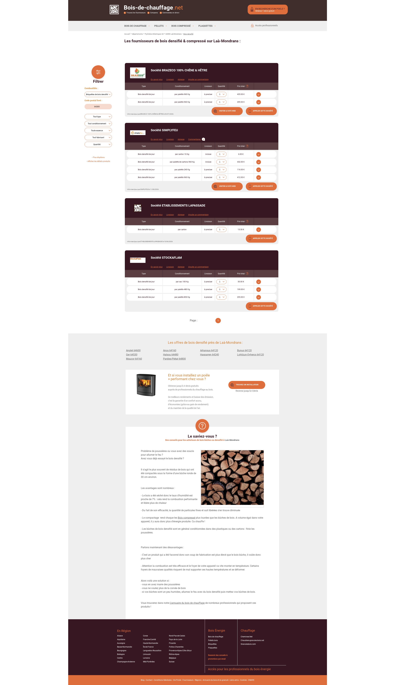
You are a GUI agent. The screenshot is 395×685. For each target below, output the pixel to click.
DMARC (251, 680)
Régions (198, 680)
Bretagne (121, 654)
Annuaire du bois (210, 680)
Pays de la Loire (175, 639)
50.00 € (241, 282)
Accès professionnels (266, 25)
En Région (124, 630)
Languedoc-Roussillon (152, 650)
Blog (142, 680)
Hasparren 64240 (209, 354)
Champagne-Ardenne (126, 662)
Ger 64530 (131, 354)
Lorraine (146, 658)
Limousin (147, 654)
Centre (120, 658)
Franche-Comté (149, 639)
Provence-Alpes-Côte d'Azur (180, 650)
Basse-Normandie (124, 647)
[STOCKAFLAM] (138, 260)
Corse (145, 636)
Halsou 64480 (170, 354)
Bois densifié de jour (146, 94)
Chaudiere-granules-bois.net (252, 640)
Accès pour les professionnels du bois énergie (239, 669)
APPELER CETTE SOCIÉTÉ (263, 111)
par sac (182, 282)
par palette (182, 94)
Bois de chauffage (215, 637)
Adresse (181, 79)
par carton (182, 154)
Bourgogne (121, 650)
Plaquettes (212, 648)
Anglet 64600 (133, 350)
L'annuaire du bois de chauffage (187, 602)
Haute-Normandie (150, 643)
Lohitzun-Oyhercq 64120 (250, 354)
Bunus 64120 (244, 350)
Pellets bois (213, 640)
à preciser (208, 94)
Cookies (243, 680)
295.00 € (241, 297)
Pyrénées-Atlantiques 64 (154, 34)
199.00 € (241, 289)
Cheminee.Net (246, 637)
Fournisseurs (188, 680)
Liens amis (234, 680)
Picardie (172, 643)
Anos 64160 (169, 350)
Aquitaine (121, 639)
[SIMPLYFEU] (138, 132)
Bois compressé (186, 517)
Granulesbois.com (248, 644)
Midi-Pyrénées (149, 662)
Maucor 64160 (134, 358)
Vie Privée (177, 680)
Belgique (172, 658)
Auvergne (121, 643)
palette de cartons (182, 162)
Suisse (171, 662)
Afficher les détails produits (98, 161)
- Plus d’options (98, 157)
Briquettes (212, 644)
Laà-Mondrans (232, 440)
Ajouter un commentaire (198, 79)
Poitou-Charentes (176, 647)
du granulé (223, 680)
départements (137, 34)
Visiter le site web (227, 111)
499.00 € (241, 102)
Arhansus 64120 (209, 350)
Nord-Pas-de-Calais (177, 636)
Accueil (127, 34)
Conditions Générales (163, 680)
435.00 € (241, 94)
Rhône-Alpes (174, 654)
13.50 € (241, 229)
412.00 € (241, 177)
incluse (208, 154)
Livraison (170, 79)
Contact (149, 680)
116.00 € (241, 170)
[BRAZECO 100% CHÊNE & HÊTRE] (138, 72)
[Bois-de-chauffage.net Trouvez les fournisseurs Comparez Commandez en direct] (114, 12)
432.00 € (241, 162)
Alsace (120, 636)
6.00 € (240, 154)
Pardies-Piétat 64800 (174, 358)
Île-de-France (148, 647)
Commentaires (196, 139)
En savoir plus (156, 79)
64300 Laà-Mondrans (174, 34)
